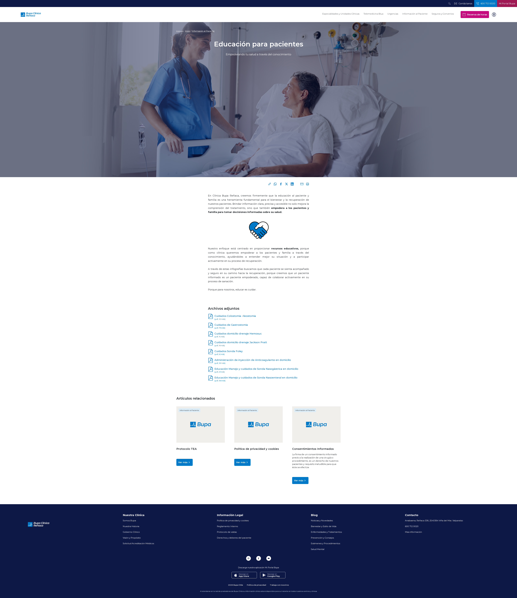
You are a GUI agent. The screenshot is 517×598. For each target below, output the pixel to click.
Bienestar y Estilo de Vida (323, 526)
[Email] (301, 184)
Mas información (413, 532)
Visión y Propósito (132, 537)
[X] (286, 184)
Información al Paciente (415, 14)
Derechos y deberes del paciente (234, 537)
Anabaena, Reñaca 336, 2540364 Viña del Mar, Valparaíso (434, 520)
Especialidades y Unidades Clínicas (340, 14)
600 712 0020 (411, 526)
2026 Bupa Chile (235, 585)
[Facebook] (280, 184)
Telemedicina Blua (373, 14)
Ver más (183, 462)
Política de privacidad (256, 585)
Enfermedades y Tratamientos (326, 532)
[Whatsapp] (275, 184)
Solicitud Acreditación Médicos (138, 543)
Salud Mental (317, 549)
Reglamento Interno (227, 526)
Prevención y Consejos (322, 537)
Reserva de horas (477, 14)
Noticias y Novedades (322, 520)
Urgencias (392, 14)
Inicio (187, 31)
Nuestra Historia (131, 526)
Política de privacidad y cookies (233, 520)
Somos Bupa (129, 520)
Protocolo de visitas (227, 532)
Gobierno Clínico (131, 532)
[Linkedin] (292, 184)
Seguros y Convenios (443, 14)
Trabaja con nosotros (279, 585)
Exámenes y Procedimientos (325, 543)
